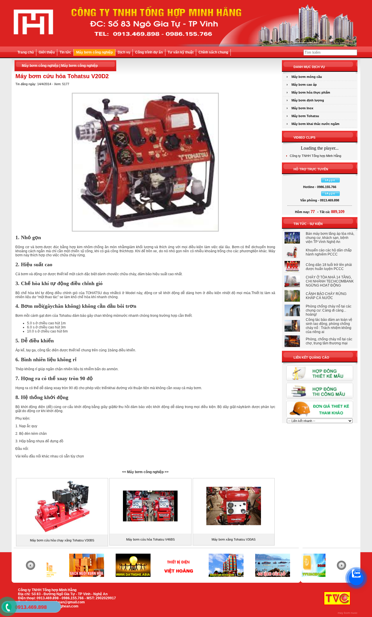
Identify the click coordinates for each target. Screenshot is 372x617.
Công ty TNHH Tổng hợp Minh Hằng (315, 156)
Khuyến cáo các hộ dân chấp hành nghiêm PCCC (329, 252)
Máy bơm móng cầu (306, 76)
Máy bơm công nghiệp (94, 52)
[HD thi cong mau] (319, 398)
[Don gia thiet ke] (319, 417)
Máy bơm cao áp (304, 84)
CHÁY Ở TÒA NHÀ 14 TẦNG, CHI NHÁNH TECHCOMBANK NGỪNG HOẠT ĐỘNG (330, 281)
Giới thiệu (47, 52)
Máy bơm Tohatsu (305, 116)
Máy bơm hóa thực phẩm (310, 92)
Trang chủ (25, 52)
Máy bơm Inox (302, 108)
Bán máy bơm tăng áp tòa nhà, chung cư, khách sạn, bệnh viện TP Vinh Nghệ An (330, 238)
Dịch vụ (124, 52)
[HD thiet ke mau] (319, 381)
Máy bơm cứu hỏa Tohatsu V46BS (150, 539)
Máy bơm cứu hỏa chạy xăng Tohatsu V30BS (62, 540)
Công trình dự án (149, 52)
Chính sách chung (213, 52)
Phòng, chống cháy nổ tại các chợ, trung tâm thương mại (329, 341)
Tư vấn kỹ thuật (181, 52)
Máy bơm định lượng (307, 100)
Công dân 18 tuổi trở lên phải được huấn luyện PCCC (329, 267)
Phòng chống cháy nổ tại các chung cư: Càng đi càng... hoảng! (328, 310)
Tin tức (65, 52)
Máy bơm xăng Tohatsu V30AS (233, 539)
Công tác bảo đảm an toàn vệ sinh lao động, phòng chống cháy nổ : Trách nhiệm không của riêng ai (329, 326)
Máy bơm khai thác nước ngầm (315, 124)
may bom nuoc (347, 612)
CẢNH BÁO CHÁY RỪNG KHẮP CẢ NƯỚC (326, 296)
